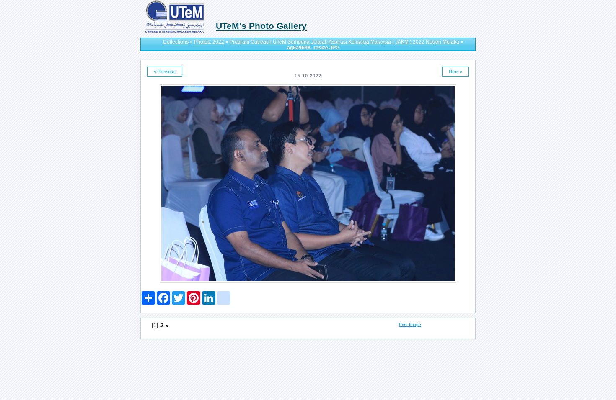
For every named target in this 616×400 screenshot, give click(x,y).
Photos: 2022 (209, 42)
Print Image (410, 324)
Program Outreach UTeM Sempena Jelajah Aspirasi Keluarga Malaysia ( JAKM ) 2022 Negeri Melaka (344, 42)
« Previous (165, 71)
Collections (176, 42)
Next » (455, 71)
